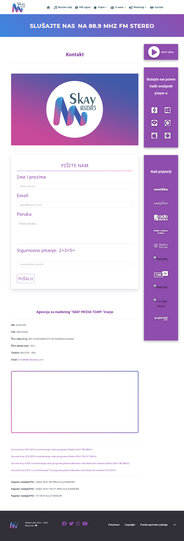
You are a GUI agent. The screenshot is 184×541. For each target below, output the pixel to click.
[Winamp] (154, 110)
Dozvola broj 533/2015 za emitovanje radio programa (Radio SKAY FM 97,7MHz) (53, 456)
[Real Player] (154, 122)
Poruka (24, 214)
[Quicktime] (167, 122)
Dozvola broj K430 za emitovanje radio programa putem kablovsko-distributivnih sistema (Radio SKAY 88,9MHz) (70, 463)
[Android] (167, 135)
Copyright (130, 524)
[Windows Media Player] (167, 110)
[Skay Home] (49, 7)
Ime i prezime (31, 176)
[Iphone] (154, 135)
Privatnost (114, 524)
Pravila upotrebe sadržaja (153, 524)
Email (22, 195)
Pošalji (25, 279)
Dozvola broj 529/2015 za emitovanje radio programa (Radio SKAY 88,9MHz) (51, 449)
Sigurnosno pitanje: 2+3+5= (46, 250)
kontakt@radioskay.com (30, 359)
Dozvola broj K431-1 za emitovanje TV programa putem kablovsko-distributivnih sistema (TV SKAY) (63, 470)
